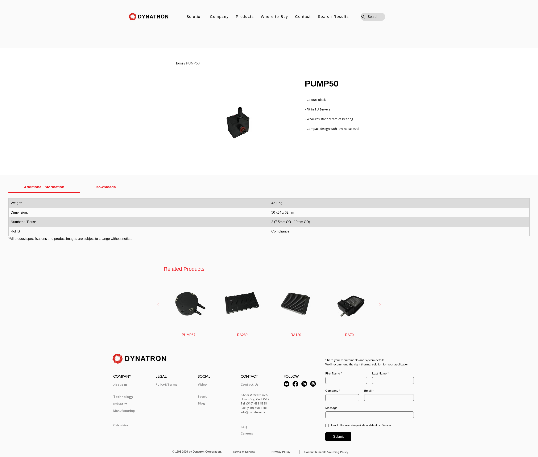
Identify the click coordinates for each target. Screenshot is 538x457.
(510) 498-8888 (256, 403)
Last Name (380, 373)
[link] (44, 187)
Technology (123, 396)
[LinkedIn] (304, 384)
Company (332, 390)
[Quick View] (188, 304)
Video (202, 384)
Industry (120, 403)
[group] (269, 308)
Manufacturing (124, 410)
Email (368, 390)
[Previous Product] (157, 304)
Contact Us (249, 384)
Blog (201, 403)
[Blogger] (313, 384)
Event (202, 396)
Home (178, 63)
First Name (333, 373)
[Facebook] (295, 384)
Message (331, 408)
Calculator (120, 425)
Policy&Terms (166, 384)
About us (120, 384)
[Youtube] (286, 384)
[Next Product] (380, 304)
